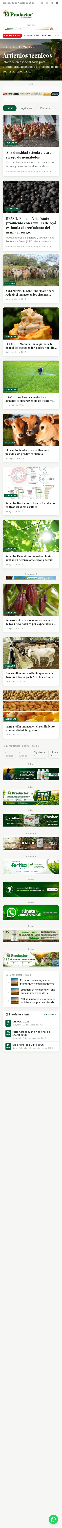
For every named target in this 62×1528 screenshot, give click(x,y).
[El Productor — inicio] (18, 15)
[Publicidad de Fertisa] (31, 866)
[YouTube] (57, 3)
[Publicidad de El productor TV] (31, 889)
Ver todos (49, 1014)
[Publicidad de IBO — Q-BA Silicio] (31, 936)
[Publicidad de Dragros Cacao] (31, 843)
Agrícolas (26, 108)
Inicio (5, 47)
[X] (52, 3)
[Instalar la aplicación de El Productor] (31, 28)
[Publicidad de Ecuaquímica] (31, 774)
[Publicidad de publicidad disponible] (31, 959)
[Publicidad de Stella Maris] (31, 578)
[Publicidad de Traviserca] (31, 820)
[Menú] (55, 14)
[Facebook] (42, 3)
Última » (54, 754)
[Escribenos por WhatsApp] (53, 1519)
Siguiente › (39, 754)
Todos (9, 108)
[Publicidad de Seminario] (31, 94)
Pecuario (45, 108)
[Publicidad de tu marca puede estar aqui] (31, 797)
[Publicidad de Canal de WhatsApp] (31, 913)
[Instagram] (47, 3)
